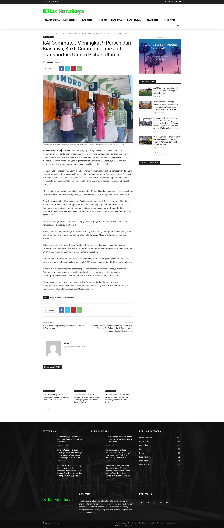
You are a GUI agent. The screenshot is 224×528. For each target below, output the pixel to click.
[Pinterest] (73, 68)
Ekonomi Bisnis (54, 33)
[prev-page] (44, 408)
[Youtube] (179, 1)
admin (50, 62)
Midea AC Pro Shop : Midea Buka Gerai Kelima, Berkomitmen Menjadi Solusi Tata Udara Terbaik (56, 397)
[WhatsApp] (79, 68)
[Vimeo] (176, 1)
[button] (178, 26)
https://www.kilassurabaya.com (74, 347)
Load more (159, 152)
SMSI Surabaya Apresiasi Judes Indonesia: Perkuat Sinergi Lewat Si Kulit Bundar (166, 90)
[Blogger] (141, 502)
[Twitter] (172, 1)
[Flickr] (154, 502)
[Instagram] (168, 1)
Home (45, 33)
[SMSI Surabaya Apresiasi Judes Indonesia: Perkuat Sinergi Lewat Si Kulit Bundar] (145, 91)
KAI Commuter (69, 298)
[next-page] (48, 408)
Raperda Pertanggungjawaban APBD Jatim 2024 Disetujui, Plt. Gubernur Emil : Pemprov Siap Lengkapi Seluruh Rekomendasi (112, 328)
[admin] (44, 62)
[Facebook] (165, 1)
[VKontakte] (167, 502)
